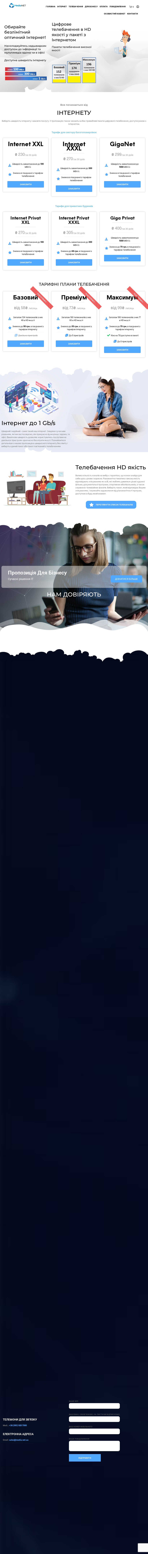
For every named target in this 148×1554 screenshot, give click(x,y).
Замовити (26, 184)
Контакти (132, 14)
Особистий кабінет (114, 14)
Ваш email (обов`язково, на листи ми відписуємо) (94, 1414)
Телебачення (76, 7)
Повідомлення (118, 7)
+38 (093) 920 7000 (18, 1425)
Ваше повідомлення (79, 1439)
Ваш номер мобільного (80, 1427)
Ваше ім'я (73, 1401)
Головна (50, 7)
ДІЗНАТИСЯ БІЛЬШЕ (126, 579)
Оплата (104, 7)
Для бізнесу (91, 7)
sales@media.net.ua (18, 1440)
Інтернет (62, 7)
